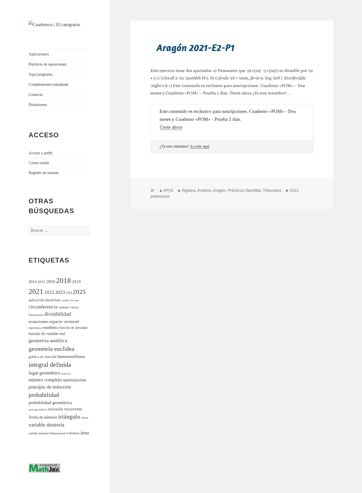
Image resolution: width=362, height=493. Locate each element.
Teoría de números (43, 417)
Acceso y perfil (40, 153)
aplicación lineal (41, 300)
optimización (74, 379)
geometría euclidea (51, 348)
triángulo (69, 416)
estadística (50, 327)
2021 (36, 291)
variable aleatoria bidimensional (47, 433)
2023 (60, 292)
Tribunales (272, 190)
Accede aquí (199, 146)
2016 (50, 281)
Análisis (204, 190)
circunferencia (43, 306)
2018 (63, 280)
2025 (79, 291)
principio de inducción (50, 386)
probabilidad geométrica (50, 402)
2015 (41, 282)
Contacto (36, 94)
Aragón (219, 190)
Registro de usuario (44, 173)
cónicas (74, 307)
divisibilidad (57, 314)
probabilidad (44, 395)
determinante (36, 314)
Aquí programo (40, 74)
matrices (66, 373)
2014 (32, 282)
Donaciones (38, 105)
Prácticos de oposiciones (47, 64)
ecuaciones (38, 321)
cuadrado (63, 307)
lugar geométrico (44, 372)
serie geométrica (38, 409)
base (58, 300)
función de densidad (73, 328)
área (85, 432)
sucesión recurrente (65, 409)
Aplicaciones (39, 54)
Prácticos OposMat (244, 190)
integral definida (50, 364)
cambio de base (70, 300)
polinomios (160, 196)
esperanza (35, 328)
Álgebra (189, 190)
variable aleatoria (46, 425)
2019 (76, 281)
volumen (73, 433)
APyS (168, 190)
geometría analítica (48, 340)
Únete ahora (171, 127)
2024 (69, 293)
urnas (84, 417)
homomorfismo (71, 356)
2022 (49, 292)
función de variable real (47, 334)
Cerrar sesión (39, 163)
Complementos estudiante (48, 84)
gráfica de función (43, 356)
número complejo (45, 379)
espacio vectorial (64, 321)
